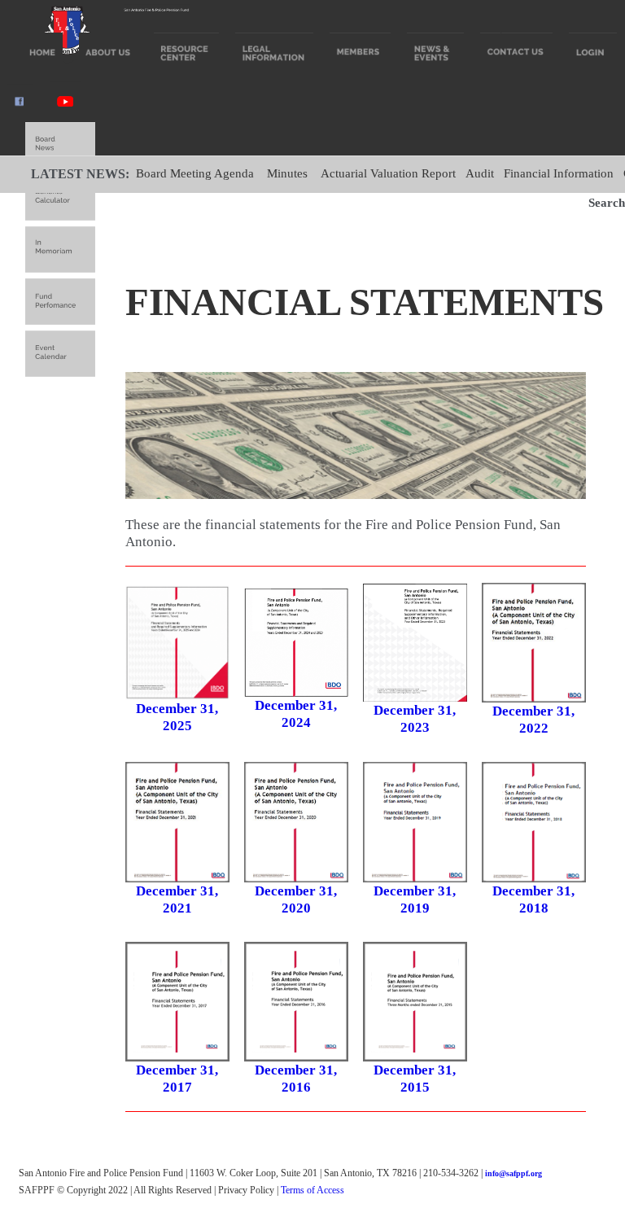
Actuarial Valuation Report (388, 173)
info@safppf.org (513, 1173)
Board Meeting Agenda (195, 173)
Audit (479, 173)
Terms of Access (312, 1190)
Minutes (287, 173)
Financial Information (559, 173)
